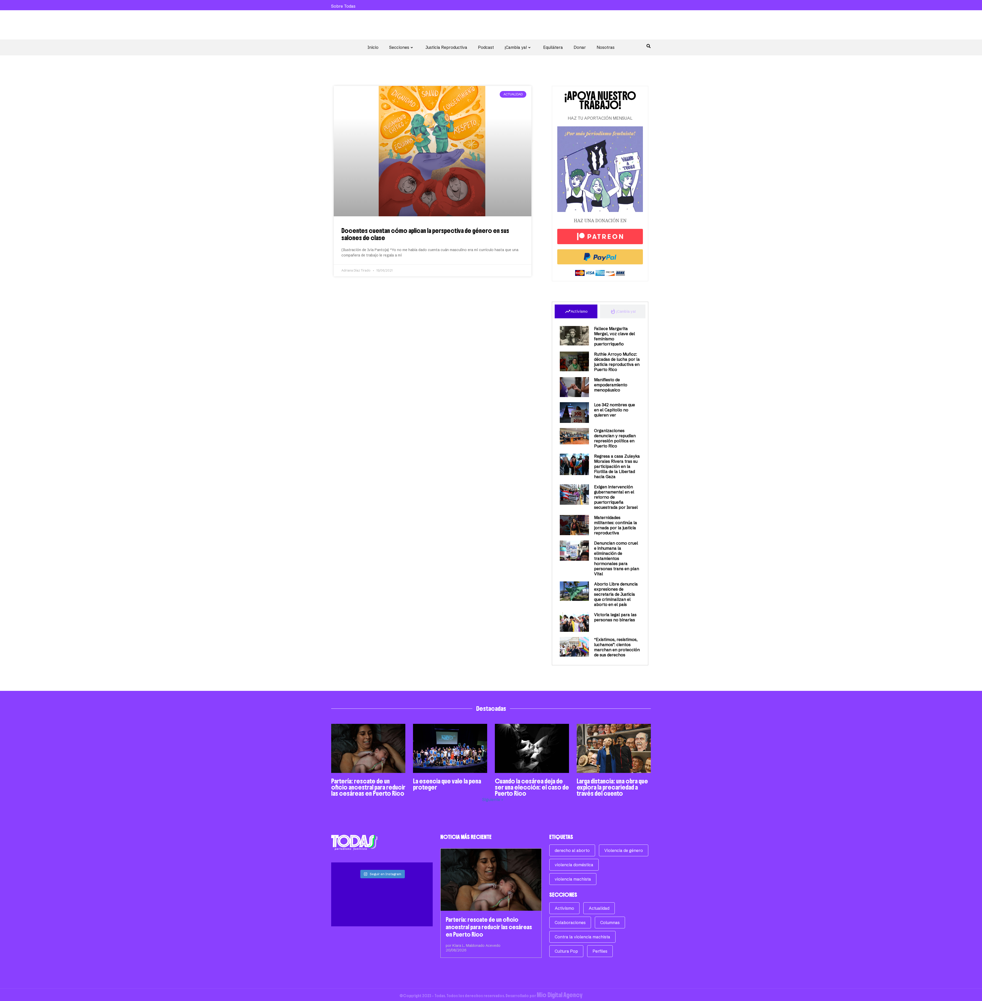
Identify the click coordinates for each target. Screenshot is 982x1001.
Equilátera (553, 47)
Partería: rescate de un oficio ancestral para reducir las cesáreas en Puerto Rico (368, 787)
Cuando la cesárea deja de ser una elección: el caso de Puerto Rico (532, 787)
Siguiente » (492, 799)
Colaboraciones (570, 922)
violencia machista (573, 879)
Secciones (399, 47)
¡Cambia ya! (516, 47)
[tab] (576, 311)
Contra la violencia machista (582, 936)
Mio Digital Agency (560, 995)
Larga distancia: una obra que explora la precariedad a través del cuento (612, 787)
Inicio (372, 47)
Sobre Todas (343, 6)
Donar (580, 47)
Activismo (564, 908)
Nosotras (606, 47)
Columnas (610, 922)
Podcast (486, 47)
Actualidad (599, 908)
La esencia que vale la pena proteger (447, 784)
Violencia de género (623, 850)
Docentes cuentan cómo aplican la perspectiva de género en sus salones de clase (425, 234)
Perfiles (600, 951)
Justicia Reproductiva (446, 47)
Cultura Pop (566, 951)
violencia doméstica (574, 864)
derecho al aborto (572, 850)
